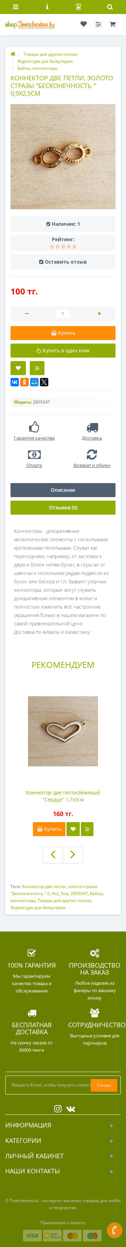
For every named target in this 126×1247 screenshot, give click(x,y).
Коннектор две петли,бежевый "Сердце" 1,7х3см (63, 796)
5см (65, 893)
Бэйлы (96, 893)
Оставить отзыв (66, 261)
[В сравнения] (87, 829)
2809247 (79, 893)
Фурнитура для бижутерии (38, 907)
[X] (44, 382)
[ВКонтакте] (14, 382)
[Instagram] (56, 1107)
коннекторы (22, 900)
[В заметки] (73, 829)
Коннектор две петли (44, 886)
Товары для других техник (64, 900)
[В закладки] (18, 368)
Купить (52, 829)
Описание (63, 490)
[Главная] (12, 54)
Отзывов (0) (63, 507)
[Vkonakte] (69, 1107)
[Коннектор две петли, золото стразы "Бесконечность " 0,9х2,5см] (62, 156)
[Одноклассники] (24, 382)
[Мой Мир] (34, 382)
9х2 (55, 893)
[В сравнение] (37, 368)
